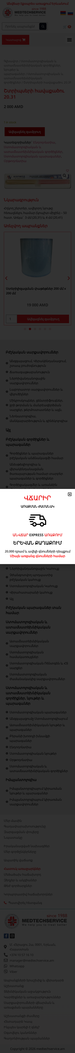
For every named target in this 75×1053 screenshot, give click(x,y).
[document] (37, 526)
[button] (69, 494)
